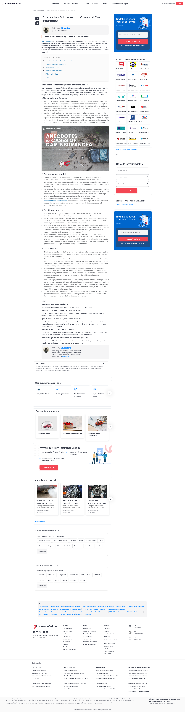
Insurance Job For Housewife (136, 686)
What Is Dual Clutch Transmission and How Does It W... (71, 502)
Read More (65, 356)
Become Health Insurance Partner (137, 676)
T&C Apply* (119, 25)
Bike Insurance (67, 631)
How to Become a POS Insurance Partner (139, 681)
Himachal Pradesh (63, 546)
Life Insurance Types (102, 673)
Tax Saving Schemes (69, 649)
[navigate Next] (109, 393)
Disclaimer (107, 636)
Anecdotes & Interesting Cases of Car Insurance (63, 61)
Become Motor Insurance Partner (137, 673)
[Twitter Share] (37, 23)
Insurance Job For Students (136, 689)
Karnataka (88, 546)
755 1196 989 (40, 638)
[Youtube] (37, 632)
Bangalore (62, 575)
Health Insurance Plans (70, 670)
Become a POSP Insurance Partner (138, 670)
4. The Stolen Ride (51, 74)
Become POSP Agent (120, 4)
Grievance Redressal (89, 631)
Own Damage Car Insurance (40, 681)
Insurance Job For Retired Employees (138, 691)
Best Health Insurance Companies (74, 673)
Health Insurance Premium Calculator (75, 683)
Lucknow (74, 580)
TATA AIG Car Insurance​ (116, 612)
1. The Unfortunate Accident (55, 64)
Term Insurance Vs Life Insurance (105, 678)
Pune (57, 580)
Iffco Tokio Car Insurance (66, 614)
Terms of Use (87, 639)
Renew (86, 4)
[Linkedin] (44, 632)
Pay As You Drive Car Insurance (116, 609)
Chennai (97, 575)
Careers (106, 648)
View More (42, 551)
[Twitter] (47, 632)
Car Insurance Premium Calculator (93, 606)
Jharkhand (77, 546)
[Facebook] (34, 632)
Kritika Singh (66, 28)
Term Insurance (67, 639)
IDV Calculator (36, 678)
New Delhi (51, 575)
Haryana (51, 546)
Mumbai (41, 575)
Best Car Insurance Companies (41, 686)
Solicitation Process (109, 643)
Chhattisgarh (91, 540)
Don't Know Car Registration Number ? (133, 46)
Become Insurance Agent (124, 205)
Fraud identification (109, 634)
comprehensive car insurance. (55, 201)
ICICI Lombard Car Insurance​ (98, 612)
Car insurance (47, 41)
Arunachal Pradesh (60, 540)
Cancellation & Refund (90, 641)
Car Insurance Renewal (72, 606)
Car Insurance (44, 433)
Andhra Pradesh (44, 540)
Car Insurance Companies (130, 150)
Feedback (106, 631)
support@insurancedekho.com (47, 635)
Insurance (55, 4)
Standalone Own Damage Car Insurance (74, 612)
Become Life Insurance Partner (136, 678)
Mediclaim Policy (69, 676)
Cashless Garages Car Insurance (49, 612)
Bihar (81, 540)
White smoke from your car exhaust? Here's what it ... (45, 502)
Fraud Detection (88, 634)
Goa (101, 540)
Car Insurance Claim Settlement (115, 606)
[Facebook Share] (37, 18)
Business (65, 644)
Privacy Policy (87, 628)
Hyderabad (74, 575)
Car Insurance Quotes (72, 433)
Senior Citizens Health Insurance (73, 689)
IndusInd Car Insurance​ (83, 614)
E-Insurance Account (89, 644)
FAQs (47, 77)
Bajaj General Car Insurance (48, 614)
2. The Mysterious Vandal (54, 67)
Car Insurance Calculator (94, 434)
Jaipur (65, 580)
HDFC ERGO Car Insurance (134, 612)
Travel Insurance (68, 647)
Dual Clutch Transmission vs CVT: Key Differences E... (97, 502)
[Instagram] (40, 632)
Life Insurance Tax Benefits (103, 686)
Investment (66, 641)
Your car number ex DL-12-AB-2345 (130, 35)
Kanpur (82, 580)
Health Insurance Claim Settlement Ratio (76, 678)
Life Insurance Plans (101, 683)
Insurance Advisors (71, 4)
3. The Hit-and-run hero (54, 71)
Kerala (98, 546)
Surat (50, 580)
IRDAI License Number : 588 (159, 701)
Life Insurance (67, 636)
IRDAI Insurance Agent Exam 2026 (137, 683)
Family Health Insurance (71, 686)
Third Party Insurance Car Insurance (93, 609)
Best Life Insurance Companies (105, 681)
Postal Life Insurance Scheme (104, 670)
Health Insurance (68, 634)
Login (179, 3)
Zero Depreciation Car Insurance (70, 609)
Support (95, 4)
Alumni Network (108, 646)
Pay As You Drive (43, 394)
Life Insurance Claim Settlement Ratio (107, 676)
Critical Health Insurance (71, 681)
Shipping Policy (87, 636)
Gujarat (41, 546)
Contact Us (107, 628)
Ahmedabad (85, 575)
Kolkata (41, 580)
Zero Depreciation (62, 394)
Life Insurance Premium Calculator (106, 689)
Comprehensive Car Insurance (48, 609)
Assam (73, 540)
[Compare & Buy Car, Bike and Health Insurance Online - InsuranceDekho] (11, 4)
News (105, 4)
